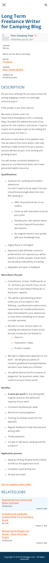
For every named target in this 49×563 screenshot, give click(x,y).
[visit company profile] (35, 35)
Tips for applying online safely (16, 484)
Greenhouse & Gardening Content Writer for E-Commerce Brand (17, 517)
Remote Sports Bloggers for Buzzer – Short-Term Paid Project (16, 534)
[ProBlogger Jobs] (26, 5)
